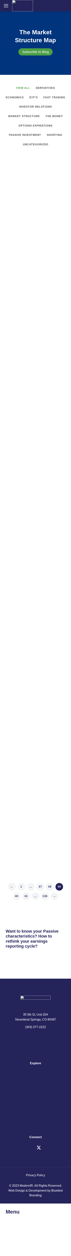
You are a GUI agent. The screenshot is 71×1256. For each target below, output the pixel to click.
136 (45, 896)
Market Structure (24, 116)
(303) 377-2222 (35, 1027)
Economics (15, 97)
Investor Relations (35, 106)
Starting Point (21, 459)
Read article (14, 261)
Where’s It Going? (25, 219)
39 (59, 886)
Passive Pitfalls (22, 578)
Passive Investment (25, 134)
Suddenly (16, 336)
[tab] (35, 52)
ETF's (33, 97)
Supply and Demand (28, 816)
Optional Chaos (23, 697)
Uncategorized (35, 144)
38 (49, 886)
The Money (54, 116)
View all (23, 87)
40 (16, 896)
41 (26, 896)
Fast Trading (54, 97)
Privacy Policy (35, 1175)
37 (40, 886)
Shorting (54, 134)
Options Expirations (35, 125)
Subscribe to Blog (35, 52)
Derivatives (45, 87)
